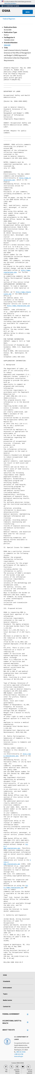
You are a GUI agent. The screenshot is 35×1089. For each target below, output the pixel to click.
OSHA (6, 11)
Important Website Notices (16, 1071)
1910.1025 (7, 45)
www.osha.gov (18, 1056)
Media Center (7, 1000)
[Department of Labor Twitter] (11, 1067)
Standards (6, 981)
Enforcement (7, 988)
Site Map (6, 1070)
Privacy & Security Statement (29, 1071)
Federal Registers (9, 19)
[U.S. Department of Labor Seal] (7, 1041)
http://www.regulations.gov (18, 306)
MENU (28, 12)
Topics (5, 994)
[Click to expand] (17, 2)
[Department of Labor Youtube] (23, 1067)
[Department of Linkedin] (28, 1067)
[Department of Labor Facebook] (6, 1067)
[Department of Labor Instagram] (17, 1067)
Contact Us (6, 1006)
